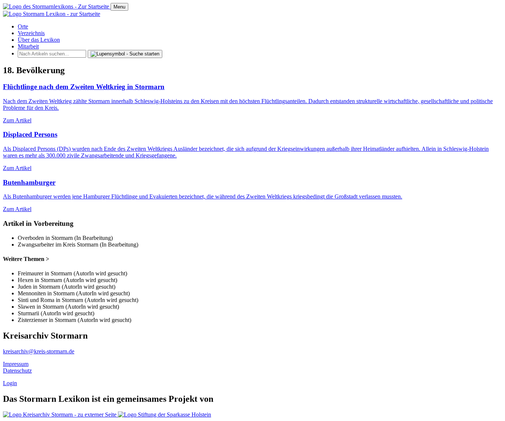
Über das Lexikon (39, 40)
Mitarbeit (28, 46)
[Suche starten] (125, 54)
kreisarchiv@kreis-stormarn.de (38, 351)
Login (10, 383)
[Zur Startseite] (57, 6)
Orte (23, 26)
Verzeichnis (31, 33)
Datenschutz (17, 370)
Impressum (15, 364)
